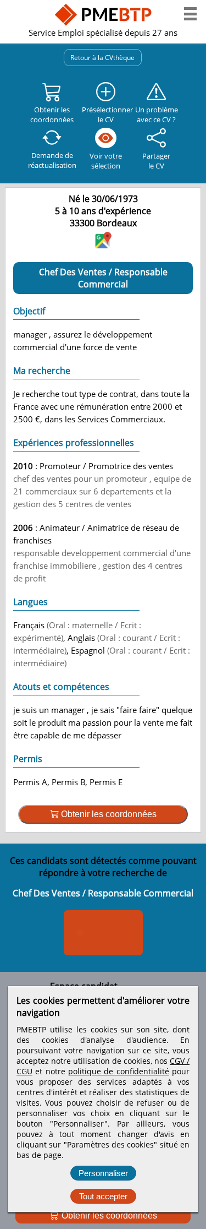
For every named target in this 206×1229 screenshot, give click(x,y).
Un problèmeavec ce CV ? (156, 114)
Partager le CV (156, 161)
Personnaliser (103, 1173)
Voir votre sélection (106, 161)
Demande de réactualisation (52, 160)
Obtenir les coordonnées (108, 1215)
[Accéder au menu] (190, 14)
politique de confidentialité (118, 1071)
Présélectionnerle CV (105, 114)
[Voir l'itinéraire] (103, 244)
